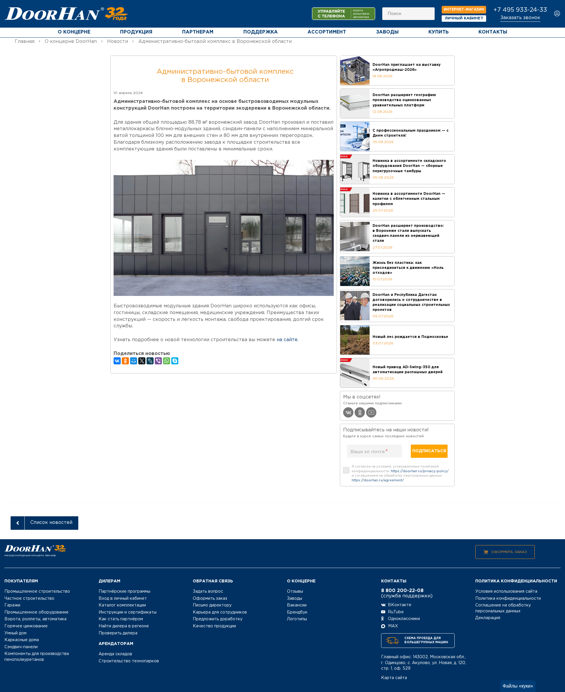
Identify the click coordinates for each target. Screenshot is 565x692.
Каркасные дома (21, 640)
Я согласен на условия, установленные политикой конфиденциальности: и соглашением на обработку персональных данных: (400, 473)
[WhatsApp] (166, 360)
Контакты (492, 32)
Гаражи (12, 605)
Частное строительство (29, 598)
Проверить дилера (118, 633)
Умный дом (15, 633)
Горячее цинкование (26, 626)
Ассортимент (327, 32)
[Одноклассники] (125, 360)
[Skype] (174, 360)
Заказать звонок (520, 18)
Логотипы (297, 619)
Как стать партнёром (121, 619)
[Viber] (158, 360)
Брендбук (297, 612)
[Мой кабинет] (557, 14)
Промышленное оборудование (36, 612)
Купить (438, 32)
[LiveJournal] (150, 360)
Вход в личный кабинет (123, 598)
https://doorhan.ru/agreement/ (378, 480)
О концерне (74, 32)
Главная (24, 41)
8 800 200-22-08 (402, 591)
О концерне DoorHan (71, 41)
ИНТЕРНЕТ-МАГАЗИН (464, 9)
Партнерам (197, 32)
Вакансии (297, 605)
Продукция (136, 32)
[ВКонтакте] (117, 360)
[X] (141, 360)
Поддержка (260, 32)
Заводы (387, 32)
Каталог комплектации (122, 605)
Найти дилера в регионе (124, 626)
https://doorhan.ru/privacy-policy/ (420, 471)
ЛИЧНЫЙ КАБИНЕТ (464, 18)
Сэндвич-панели (21, 647)
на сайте (287, 340)
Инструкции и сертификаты (128, 612)
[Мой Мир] (133, 360)
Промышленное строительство (37, 591)
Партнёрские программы (124, 591)
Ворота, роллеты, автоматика (35, 619)
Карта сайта (394, 678)
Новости (117, 41)
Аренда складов (115, 654)
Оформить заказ (509, 552)
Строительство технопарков (129, 661)
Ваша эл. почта (369, 451)
